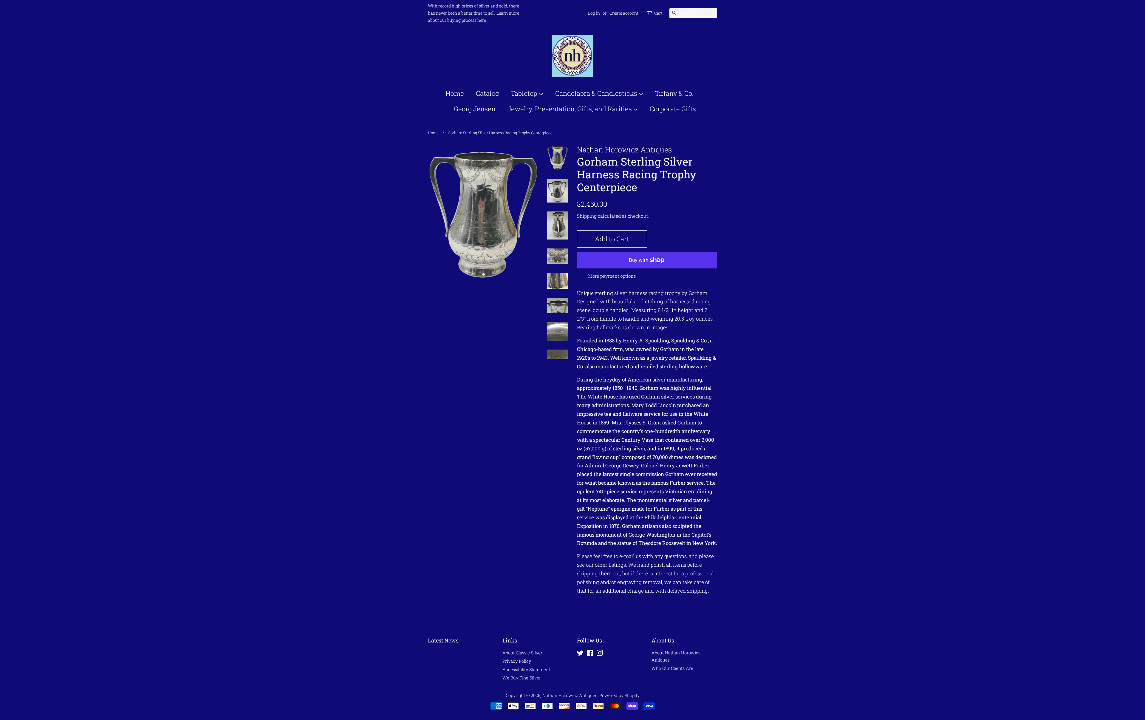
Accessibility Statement (526, 669)
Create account (623, 13)
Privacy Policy (516, 661)
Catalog (487, 93)
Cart (658, 13)
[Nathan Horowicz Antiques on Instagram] (599, 654)
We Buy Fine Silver (521, 678)
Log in (594, 13)
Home (454, 93)
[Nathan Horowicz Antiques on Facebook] (590, 654)
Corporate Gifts (673, 108)
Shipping (587, 216)
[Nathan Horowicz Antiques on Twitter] (580, 654)
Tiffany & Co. (674, 93)
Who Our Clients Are (672, 668)
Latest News (443, 640)
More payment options (612, 276)
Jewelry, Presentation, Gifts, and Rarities (570, 108)
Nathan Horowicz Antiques (569, 695)
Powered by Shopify (619, 695)
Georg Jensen (475, 108)
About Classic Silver (522, 653)
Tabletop (525, 93)
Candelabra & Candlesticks (597, 93)
